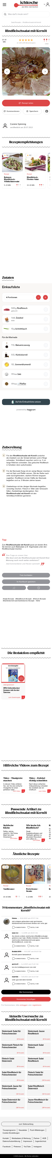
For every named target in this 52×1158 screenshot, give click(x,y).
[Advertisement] (26, 731)
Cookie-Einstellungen (11, 1133)
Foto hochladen (26, 575)
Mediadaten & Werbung (21, 1138)
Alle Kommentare (26, 992)
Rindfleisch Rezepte (24, 599)
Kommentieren (20, 927)
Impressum (27, 1141)
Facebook (7, 1146)
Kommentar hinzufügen (26, 999)
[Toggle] (46, 4)
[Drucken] (47, 111)
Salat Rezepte (9, 599)
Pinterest (17, 1146)
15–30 (4, 40)
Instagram (38, 1146)
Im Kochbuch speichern (26, 582)
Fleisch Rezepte (40, 599)
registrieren (36, 1005)
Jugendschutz (40, 1141)
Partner (37, 1138)
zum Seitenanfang (26, 1124)
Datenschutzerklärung (11, 1141)
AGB (44, 1138)
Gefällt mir (34, 927)
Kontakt (6, 1138)
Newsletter (23, 1130)
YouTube (27, 1146)
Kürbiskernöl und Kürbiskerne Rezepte (19, 601)
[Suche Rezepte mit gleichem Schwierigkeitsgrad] (46, 40)
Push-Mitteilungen (37, 1130)
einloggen (24, 1005)
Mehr (38, 601)
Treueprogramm (9, 1130)
